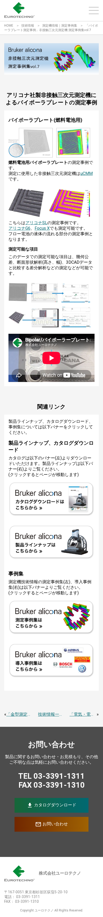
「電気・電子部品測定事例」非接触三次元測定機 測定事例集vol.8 (83, 714)
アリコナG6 (19, 228)
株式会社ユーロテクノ (60, 873)
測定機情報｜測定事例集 (59, 25)
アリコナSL (36, 222)
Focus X (42, 228)
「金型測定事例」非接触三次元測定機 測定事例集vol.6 (20, 714)
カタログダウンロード (51, 805)
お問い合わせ (51, 824)
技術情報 (27, 25)
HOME (8, 25)
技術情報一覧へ (51, 714)
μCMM (86, 173)
